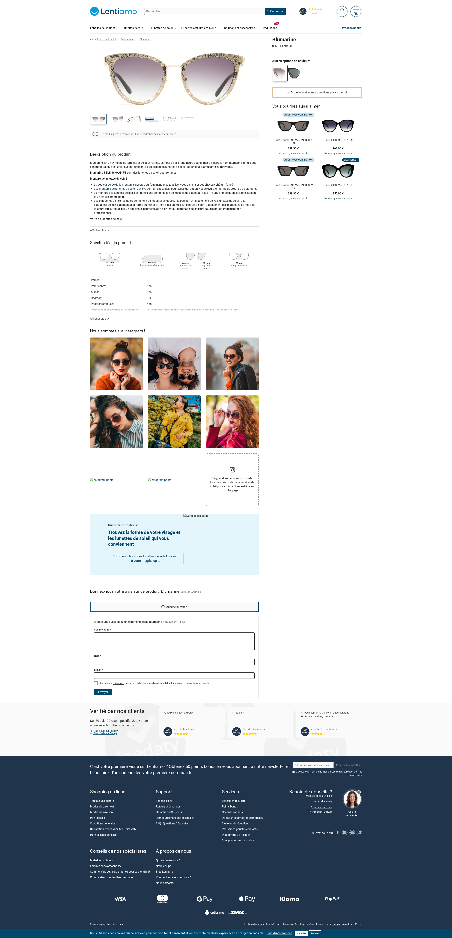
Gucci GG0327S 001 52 (338, 185)
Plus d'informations (279, 933)
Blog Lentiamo (165, 872)
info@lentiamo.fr (322, 811)
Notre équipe (163, 866)
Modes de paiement (102, 806)
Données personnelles (103, 835)
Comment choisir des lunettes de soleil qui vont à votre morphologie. (146, 558)
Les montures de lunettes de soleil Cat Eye (120, 189)
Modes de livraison (101, 812)
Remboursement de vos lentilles (175, 818)
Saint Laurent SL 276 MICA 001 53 (293, 142)
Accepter (301, 933)
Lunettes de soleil (106, 39)
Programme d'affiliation (236, 835)
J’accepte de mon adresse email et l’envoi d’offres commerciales (329, 773)
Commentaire (102, 629)
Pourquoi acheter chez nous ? (173, 877)
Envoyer (103, 692)
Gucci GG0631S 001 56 (338, 140)
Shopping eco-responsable (238, 840)
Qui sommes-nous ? (168, 860)
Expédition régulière (233, 801)
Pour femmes (128, 39)
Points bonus (230, 806)
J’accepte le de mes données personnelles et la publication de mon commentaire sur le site (154, 683)
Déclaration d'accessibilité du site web (113, 829)
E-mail (98, 669)
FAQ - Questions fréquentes (172, 823)
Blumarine (145, 39)
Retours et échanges (168, 806)
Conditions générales (102, 823)
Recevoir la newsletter (348, 765)
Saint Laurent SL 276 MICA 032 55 (293, 187)
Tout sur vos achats (102, 801)
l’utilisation (313, 771)
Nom (97, 655)
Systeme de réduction (235, 823)
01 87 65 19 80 (323, 807)
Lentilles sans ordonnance (106, 866)
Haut (121, 924)
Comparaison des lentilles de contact (112, 877)
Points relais (97, 818)
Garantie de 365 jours (169, 812)
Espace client (164, 801)
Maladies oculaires (101, 860)
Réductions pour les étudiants (240, 829)
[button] (99, 119)
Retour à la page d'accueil (102, 924)
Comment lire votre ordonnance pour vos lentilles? (120, 872)
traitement (118, 683)
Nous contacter (165, 883)
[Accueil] (91, 39)
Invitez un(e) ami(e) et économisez (242, 818)
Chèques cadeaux (232, 812)
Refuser (315, 933)
